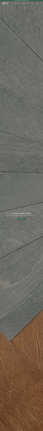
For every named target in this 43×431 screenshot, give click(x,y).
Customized (23, 3)
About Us (32, 3)
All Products (14, 3)
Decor (19, 3)
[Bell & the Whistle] (5, 3)
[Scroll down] (21, 430)
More (28, 3)
